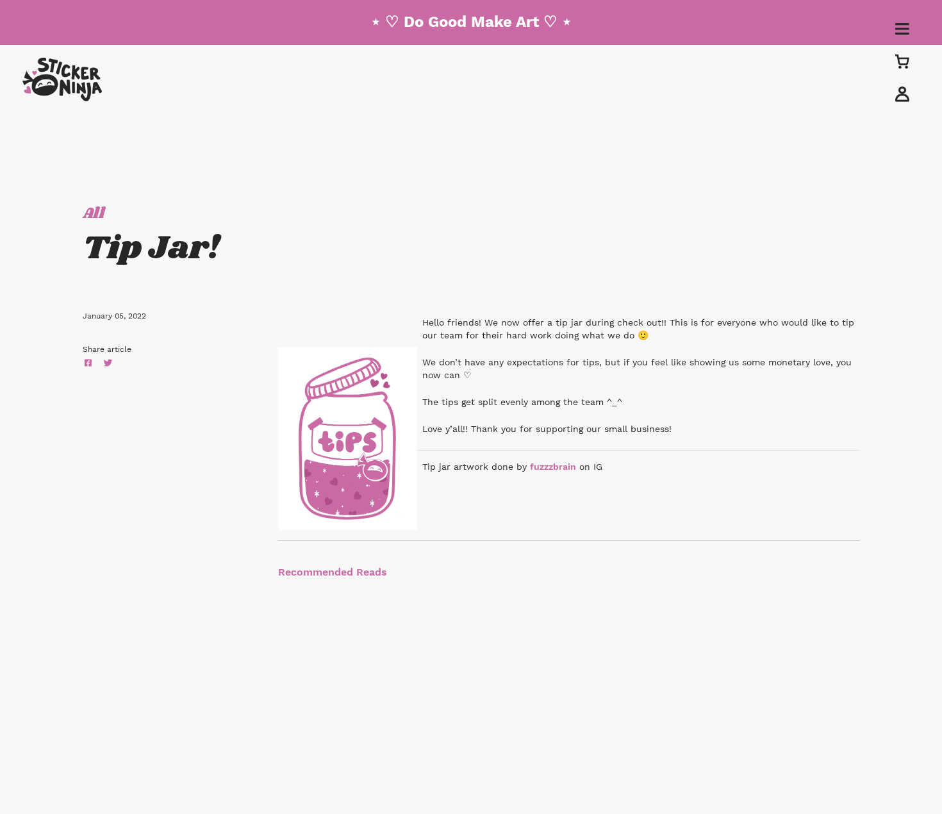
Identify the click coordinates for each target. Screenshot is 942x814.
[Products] (902, 61)
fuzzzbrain (553, 466)
